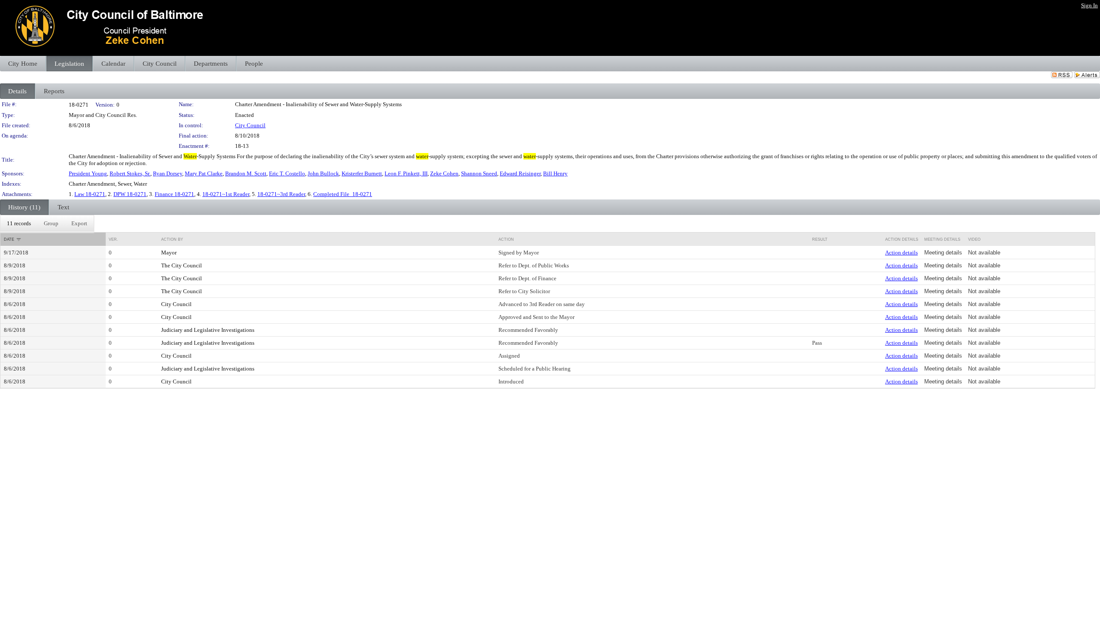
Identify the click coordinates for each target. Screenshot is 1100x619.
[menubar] (47, 223)
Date (9, 239)
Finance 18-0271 (174, 194)
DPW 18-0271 (130, 194)
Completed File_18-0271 (342, 194)
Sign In (1089, 5)
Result (820, 239)
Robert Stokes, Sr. (130, 173)
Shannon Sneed (479, 173)
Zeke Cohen (444, 173)
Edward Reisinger (520, 173)
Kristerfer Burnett (362, 173)
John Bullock (323, 173)
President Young (88, 173)
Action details (901, 252)
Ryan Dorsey (167, 173)
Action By (172, 239)
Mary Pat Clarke (204, 173)
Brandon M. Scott (245, 173)
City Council (250, 125)
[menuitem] (18, 223)
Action (506, 239)
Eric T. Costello (287, 173)
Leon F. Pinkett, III (406, 173)
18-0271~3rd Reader (281, 194)
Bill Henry (555, 173)
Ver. (113, 239)
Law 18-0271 (89, 194)
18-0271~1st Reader (225, 194)
